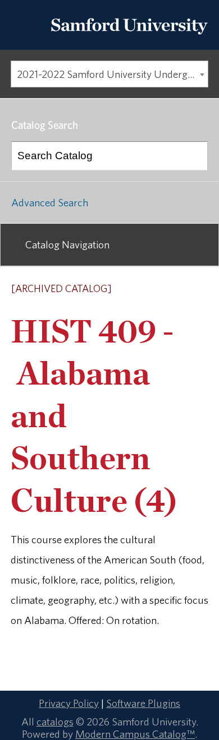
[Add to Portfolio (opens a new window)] (156, 289)
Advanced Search (49, 202)
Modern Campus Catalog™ (135, 734)
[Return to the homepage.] (129, 38)
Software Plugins (143, 703)
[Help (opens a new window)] (200, 289)
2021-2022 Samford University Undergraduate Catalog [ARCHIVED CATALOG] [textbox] (112, 74)
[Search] (194, 155)
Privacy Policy (69, 703)
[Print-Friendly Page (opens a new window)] (185, 289)
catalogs (55, 721)
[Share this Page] (172, 290)
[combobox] (109, 74)
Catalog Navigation (67, 244)
